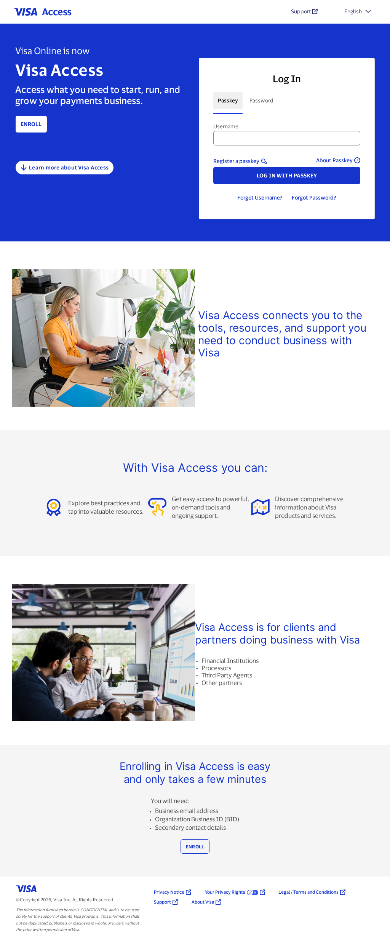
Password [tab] (261, 100)
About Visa (203, 901)
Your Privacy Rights (225, 891)
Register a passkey (236, 161)
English (353, 11)
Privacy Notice (169, 891)
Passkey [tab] (228, 100)
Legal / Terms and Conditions (308, 891)
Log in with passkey (287, 175)
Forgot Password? (314, 197)
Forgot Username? (260, 197)
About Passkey (334, 160)
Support (301, 11)
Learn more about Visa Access (69, 167)
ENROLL (195, 846)
